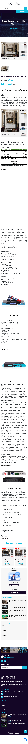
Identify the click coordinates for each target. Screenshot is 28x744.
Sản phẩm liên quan (14, 543)
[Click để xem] (14, 51)
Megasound (16, 733)
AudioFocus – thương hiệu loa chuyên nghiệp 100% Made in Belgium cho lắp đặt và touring (17, 606)
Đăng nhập (3, 705)
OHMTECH (4, 628)
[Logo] (14, 3)
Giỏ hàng (3, 709)
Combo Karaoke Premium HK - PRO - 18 (7, 560)
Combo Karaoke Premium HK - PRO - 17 (20, 560)
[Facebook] (2, 661)
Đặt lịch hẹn (21, 11)
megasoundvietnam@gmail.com (10, 696)
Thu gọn (6, 538)
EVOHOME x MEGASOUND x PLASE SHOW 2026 (16, 611)
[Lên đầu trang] (25, 736)
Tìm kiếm (3, 703)
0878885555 (14, 585)
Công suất (4, 638)
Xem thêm (3, 538)
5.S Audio (4, 630)
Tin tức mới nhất (7, 598)
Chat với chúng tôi (14, 592)
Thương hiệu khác (5, 635)
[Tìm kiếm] (25, 8)
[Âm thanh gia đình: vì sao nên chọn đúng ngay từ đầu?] (5, 601)
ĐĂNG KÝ (24, 667)
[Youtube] (5, 661)
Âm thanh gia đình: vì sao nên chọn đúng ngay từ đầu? (17, 601)
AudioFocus (4, 633)
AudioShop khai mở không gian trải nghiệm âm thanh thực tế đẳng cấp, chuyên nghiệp (17, 616)
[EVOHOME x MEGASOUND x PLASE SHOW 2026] (5, 611)
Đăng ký (2, 707)
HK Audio (3, 625)
